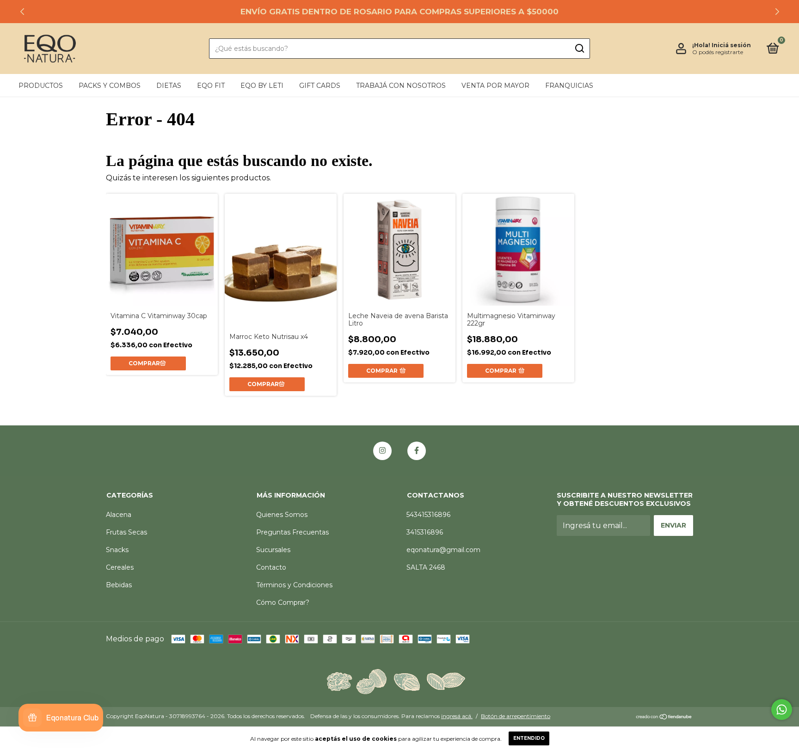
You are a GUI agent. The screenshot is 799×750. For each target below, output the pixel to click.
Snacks (117, 550)
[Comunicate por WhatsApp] (781, 709)
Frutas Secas (126, 532)
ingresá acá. (457, 716)
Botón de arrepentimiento (515, 716)
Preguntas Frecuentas (292, 532)
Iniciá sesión (731, 45)
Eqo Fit (211, 85)
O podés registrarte (717, 52)
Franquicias (569, 85)
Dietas (168, 85)
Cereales (120, 567)
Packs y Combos (110, 85)
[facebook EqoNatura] (416, 451)
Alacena (118, 514)
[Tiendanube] (664, 717)
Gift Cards (319, 85)
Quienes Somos (281, 514)
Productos (40, 85)
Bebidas (119, 585)
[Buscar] (579, 48)
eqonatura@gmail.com (443, 550)
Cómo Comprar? (282, 602)
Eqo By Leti (261, 85)
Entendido (529, 738)
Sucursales (273, 550)
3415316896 (424, 532)
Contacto (271, 567)
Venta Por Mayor (495, 85)
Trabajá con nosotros (401, 85)
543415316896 (428, 514)
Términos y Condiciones (294, 585)
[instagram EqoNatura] (382, 451)
